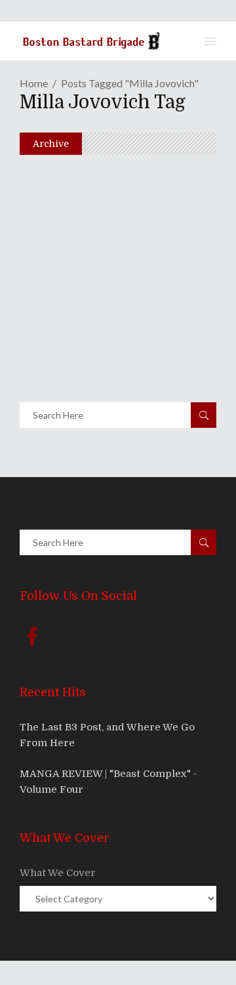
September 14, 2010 (88, 334)
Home (34, 83)
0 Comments (123, 240)
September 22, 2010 (89, 217)
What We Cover (58, 873)
